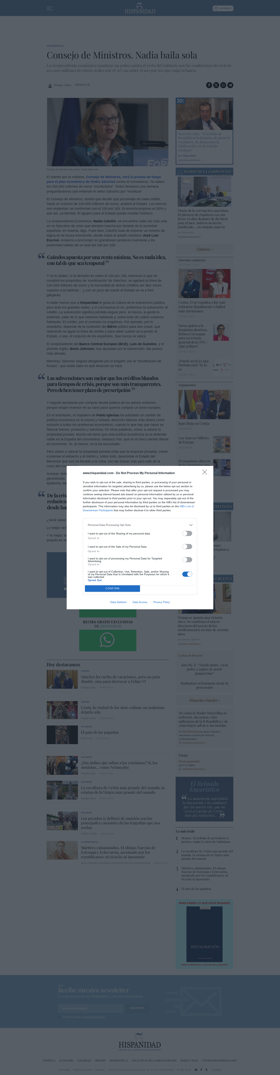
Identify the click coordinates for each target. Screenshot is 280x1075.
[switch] (187, 533)
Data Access (140, 602)
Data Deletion (118, 602)
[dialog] (140, 537)
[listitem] (140, 525)
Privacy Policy (161, 602)
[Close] (206, 473)
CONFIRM (113, 588)
